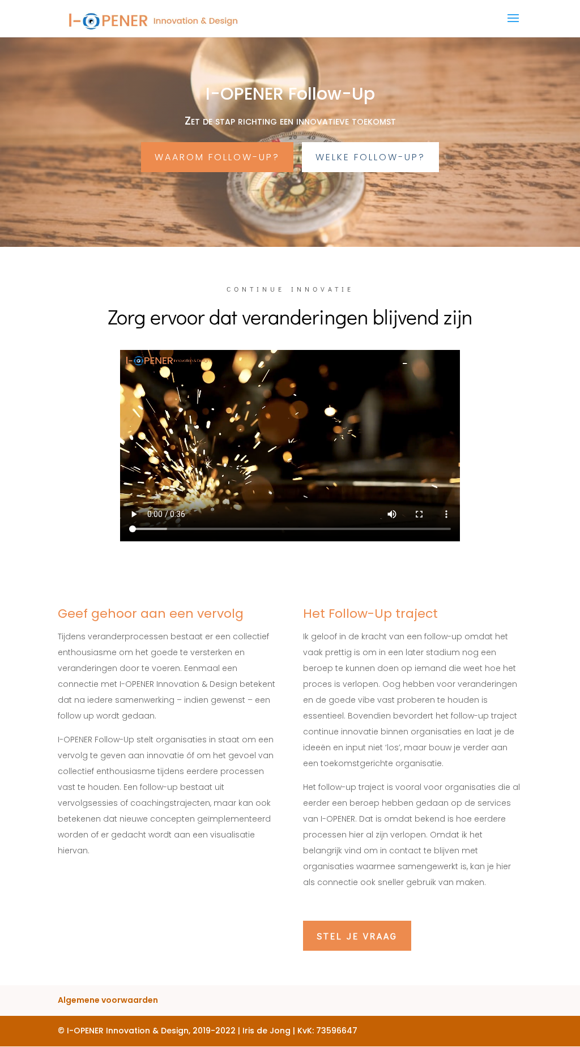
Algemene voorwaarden (108, 1000)
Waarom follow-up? (217, 157)
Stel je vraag (357, 936)
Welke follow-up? (370, 157)
